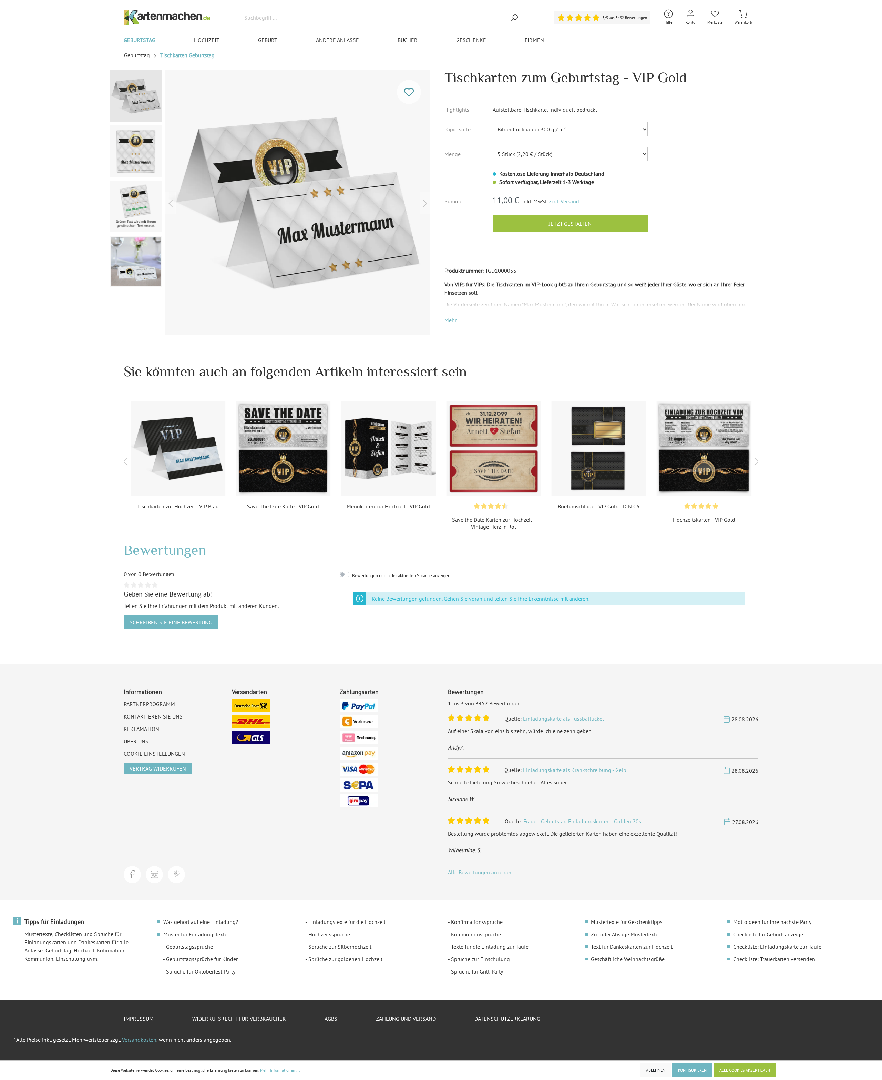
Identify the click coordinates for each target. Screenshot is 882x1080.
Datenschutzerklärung (507, 1018)
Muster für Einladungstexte (195, 934)
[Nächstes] (425, 203)
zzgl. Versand (564, 201)
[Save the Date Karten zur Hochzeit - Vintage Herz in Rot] (493, 448)
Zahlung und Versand (406, 1018)
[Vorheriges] (170, 203)
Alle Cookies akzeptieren (744, 1070)
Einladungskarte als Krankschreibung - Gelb (574, 769)
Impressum (139, 1018)
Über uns (136, 741)
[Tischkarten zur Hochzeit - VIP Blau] (178, 448)
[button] (452, 320)
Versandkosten (139, 1039)
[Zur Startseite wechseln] (167, 17)
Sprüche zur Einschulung (480, 959)
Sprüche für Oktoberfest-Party (200, 971)
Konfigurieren (692, 1070)
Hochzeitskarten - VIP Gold (704, 519)
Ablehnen (655, 1070)
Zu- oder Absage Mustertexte (624, 934)
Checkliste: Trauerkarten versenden (774, 959)
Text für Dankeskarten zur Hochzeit (632, 946)
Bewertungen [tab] (165, 550)
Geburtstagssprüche (189, 946)
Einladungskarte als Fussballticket (563, 718)
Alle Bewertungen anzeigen (480, 872)
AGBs (331, 1018)
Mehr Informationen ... (280, 1070)
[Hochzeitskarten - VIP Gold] (704, 448)
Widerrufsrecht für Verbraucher (239, 1018)
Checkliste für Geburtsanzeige (768, 934)
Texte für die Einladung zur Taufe (490, 946)
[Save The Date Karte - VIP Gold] (283, 448)
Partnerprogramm (149, 704)
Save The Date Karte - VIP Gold (283, 506)
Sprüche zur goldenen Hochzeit (345, 959)
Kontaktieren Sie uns (153, 716)
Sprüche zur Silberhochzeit (339, 946)
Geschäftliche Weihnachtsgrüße (628, 959)
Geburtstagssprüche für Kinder (202, 959)
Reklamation (141, 728)
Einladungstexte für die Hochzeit (347, 921)
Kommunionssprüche (476, 934)
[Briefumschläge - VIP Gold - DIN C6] (598, 448)
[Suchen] (514, 17)
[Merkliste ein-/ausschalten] (409, 92)
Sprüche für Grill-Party (477, 971)
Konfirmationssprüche (477, 921)
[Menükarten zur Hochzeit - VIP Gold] (388, 448)
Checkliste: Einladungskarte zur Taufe (777, 946)
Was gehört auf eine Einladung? (200, 921)
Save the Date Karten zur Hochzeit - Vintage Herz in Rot (493, 523)
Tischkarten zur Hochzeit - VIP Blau (178, 506)
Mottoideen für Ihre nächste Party (772, 921)
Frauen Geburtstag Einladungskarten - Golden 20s (582, 821)
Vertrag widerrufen (158, 768)
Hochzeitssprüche (329, 934)
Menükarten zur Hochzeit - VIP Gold (388, 506)
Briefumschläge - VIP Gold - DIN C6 (598, 506)
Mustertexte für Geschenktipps (627, 921)
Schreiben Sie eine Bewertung (171, 622)
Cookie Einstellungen (154, 753)
